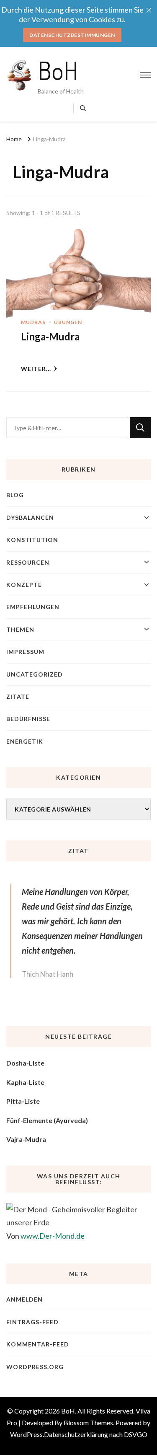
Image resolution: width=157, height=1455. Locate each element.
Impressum (25, 651)
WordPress (26, 1434)
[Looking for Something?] (68, 427)
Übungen (68, 322)
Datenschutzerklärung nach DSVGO (95, 1434)
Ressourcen (27, 562)
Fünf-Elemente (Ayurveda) (47, 1120)
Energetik (24, 741)
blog (15, 494)
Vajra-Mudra (26, 1139)
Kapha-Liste (25, 1082)
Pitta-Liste (23, 1101)
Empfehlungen (32, 606)
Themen (20, 629)
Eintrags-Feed (32, 1321)
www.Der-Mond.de (53, 1235)
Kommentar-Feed (37, 1344)
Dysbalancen (30, 517)
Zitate (17, 696)
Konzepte (24, 584)
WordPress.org (35, 1366)
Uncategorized (34, 674)
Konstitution (32, 539)
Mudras (33, 322)
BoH (58, 70)
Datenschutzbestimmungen (72, 35)
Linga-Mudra (50, 336)
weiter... (36, 368)
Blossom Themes (88, 1422)
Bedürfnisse (28, 718)
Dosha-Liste (25, 1063)
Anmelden (24, 1299)
